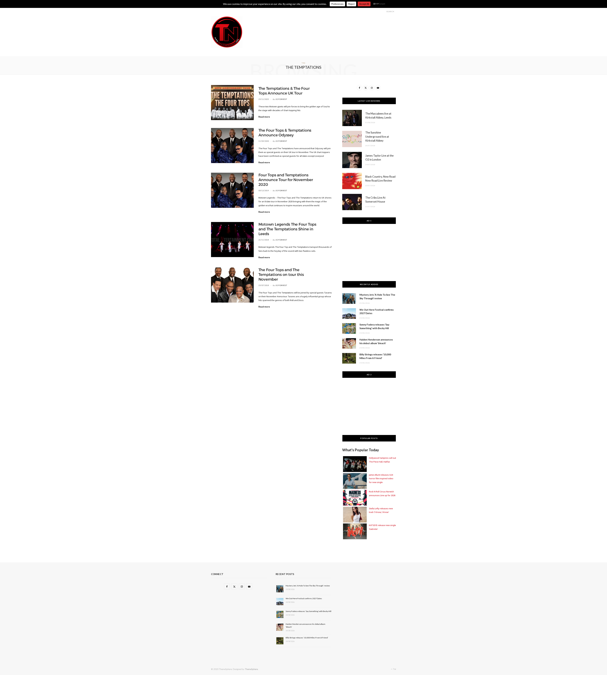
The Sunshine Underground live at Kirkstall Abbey (377, 136)
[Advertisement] (338, 23)
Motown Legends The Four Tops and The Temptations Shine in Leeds (287, 229)
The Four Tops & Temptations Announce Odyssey (284, 132)
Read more (264, 116)
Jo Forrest (281, 99)
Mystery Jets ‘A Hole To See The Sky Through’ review (308, 585)
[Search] (384, 11)
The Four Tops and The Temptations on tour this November (281, 275)
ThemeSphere (251, 669)
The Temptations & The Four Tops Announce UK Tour (284, 91)
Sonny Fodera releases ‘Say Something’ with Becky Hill (308, 611)
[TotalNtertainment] (227, 32)
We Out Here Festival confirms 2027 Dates (304, 598)
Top (394, 669)
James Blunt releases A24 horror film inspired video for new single (381, 478)
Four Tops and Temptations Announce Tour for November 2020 (285, 180)
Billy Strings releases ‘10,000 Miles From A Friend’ (307, 637)
